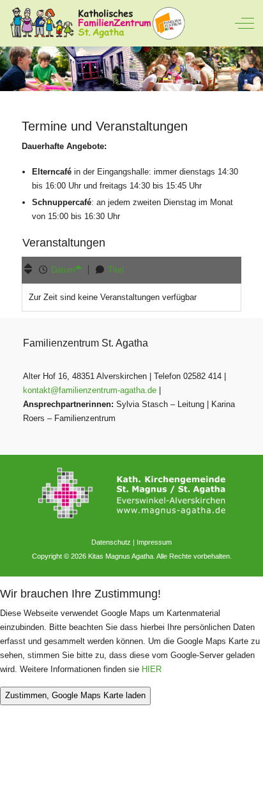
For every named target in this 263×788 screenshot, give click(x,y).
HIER (152, 669)
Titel (116, 270)
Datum (63, 270)
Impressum (154, 542)
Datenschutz (111, 542)
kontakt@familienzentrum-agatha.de (89, 390)
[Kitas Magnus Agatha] (97, 23)
